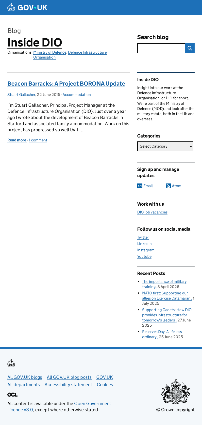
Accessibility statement (68, 384)
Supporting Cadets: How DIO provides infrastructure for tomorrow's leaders (167, 314)
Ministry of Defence (49, 52)
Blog (14, 31)
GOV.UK (104, 377)
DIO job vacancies (152, 212)
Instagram (145, 250)
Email (148, 185)
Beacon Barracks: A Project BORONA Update (66, 83)
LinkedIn (144, 243)
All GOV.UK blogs (24, 377)
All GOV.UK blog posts (69, 377)
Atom (176, 185)
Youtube (144, 256)
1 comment (38, 140)
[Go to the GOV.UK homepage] (27, 7)
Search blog (153, 37)
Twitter (143, 237)
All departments (23, 384)
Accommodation (77, 94)
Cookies (105, 384)
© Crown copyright (175, 409)
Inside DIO (34, 42)
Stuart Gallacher (21, 94)
